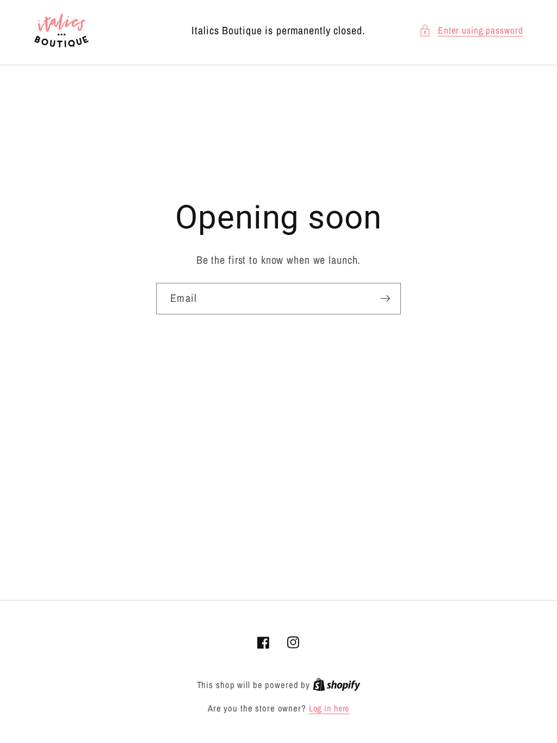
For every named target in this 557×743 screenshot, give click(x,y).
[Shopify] (337, 685)
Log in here (329, 708)
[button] (471, 31)
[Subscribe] (385, 298)
